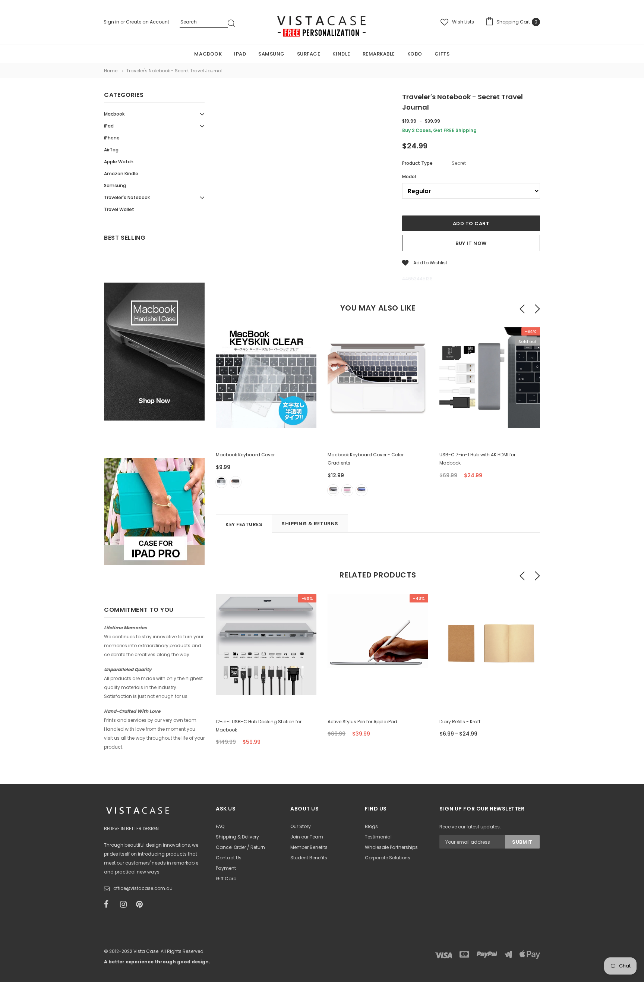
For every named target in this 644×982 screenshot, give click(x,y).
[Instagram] (125, 904)
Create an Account (147, 22)
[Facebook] (109, 904)
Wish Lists (463, 22)
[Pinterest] (141, 904)
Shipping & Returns (309, 523)
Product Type (417, 163)
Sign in (112, 22)
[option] (266, 416)
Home (110, 70)
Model (409, 176)
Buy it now (470, 243)
